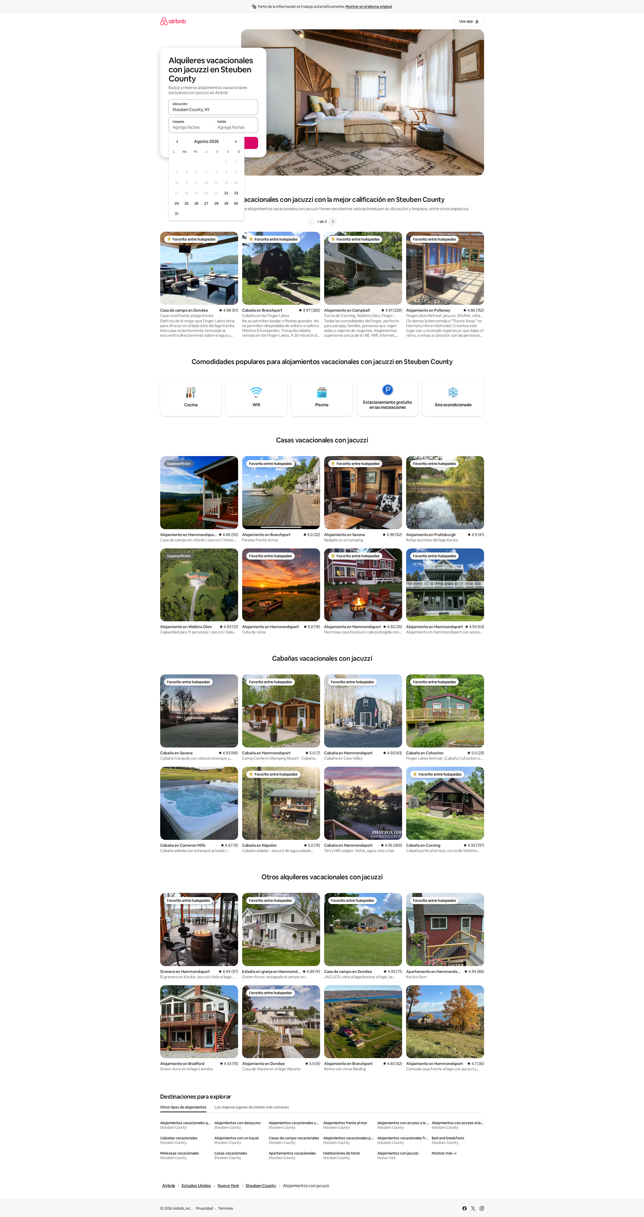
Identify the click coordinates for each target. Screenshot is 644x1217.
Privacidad (204, 1208)
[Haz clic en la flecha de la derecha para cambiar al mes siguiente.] (235, 141)
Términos (225, 1208)
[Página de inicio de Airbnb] (173, 21)
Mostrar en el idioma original (368, 6)
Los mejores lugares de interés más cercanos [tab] (252, 1107)
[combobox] (213, 109)
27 (206, 203)
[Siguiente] (333, 222)
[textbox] (191, 127)
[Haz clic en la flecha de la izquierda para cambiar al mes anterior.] (177, 141)
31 (176, 213)
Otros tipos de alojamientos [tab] (183, 1107)
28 (216, 203)
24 (177, 203)
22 (226, 193)
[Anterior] (311, 222)
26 (196, 203)
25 (186, 203)
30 (236, 203)
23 (236, 193)
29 (226, 203)
